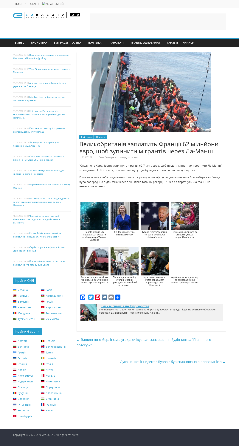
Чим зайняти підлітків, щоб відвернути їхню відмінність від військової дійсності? (36, 219)
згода (123, 157)
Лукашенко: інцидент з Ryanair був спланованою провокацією (173, 361)
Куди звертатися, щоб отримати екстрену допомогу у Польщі (39, 130)
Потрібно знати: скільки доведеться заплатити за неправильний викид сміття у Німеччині (41, 202)
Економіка (39, 42)
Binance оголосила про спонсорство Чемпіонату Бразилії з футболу (41, 56)
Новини (21, 4)
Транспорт (116, 42)
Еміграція (61, 42)
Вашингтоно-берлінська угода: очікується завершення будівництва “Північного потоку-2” (144, 342)
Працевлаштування (145, 42)
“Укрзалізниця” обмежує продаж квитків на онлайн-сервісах (39, 172)
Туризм (172, 42)
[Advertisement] (158, 21)
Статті (34, 4)
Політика (94, 42)
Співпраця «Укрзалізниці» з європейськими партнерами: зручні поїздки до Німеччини (39, 114)
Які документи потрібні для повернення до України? (36, 144)
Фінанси (188, 42)
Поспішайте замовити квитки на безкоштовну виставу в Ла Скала (39, 263)
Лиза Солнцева (107, 157)
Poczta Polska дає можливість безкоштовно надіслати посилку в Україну (37, 235)
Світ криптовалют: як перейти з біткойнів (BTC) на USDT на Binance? (38, 158)
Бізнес (19, 42)
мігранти (133, 157)
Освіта (76, 42)
